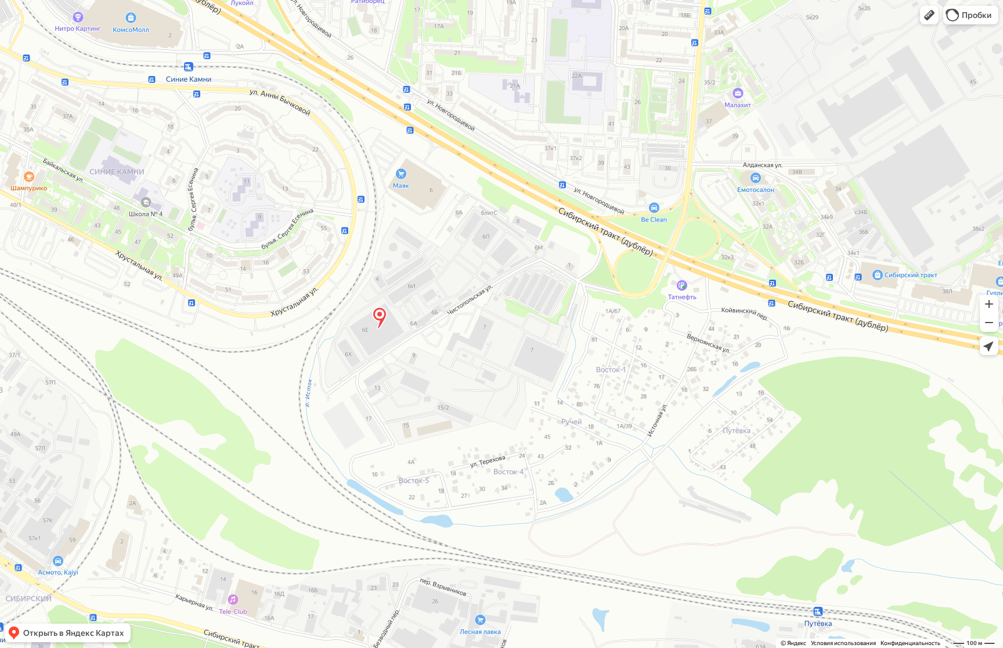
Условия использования (843, 643)
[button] (929, 15)
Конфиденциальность (910, 643)
